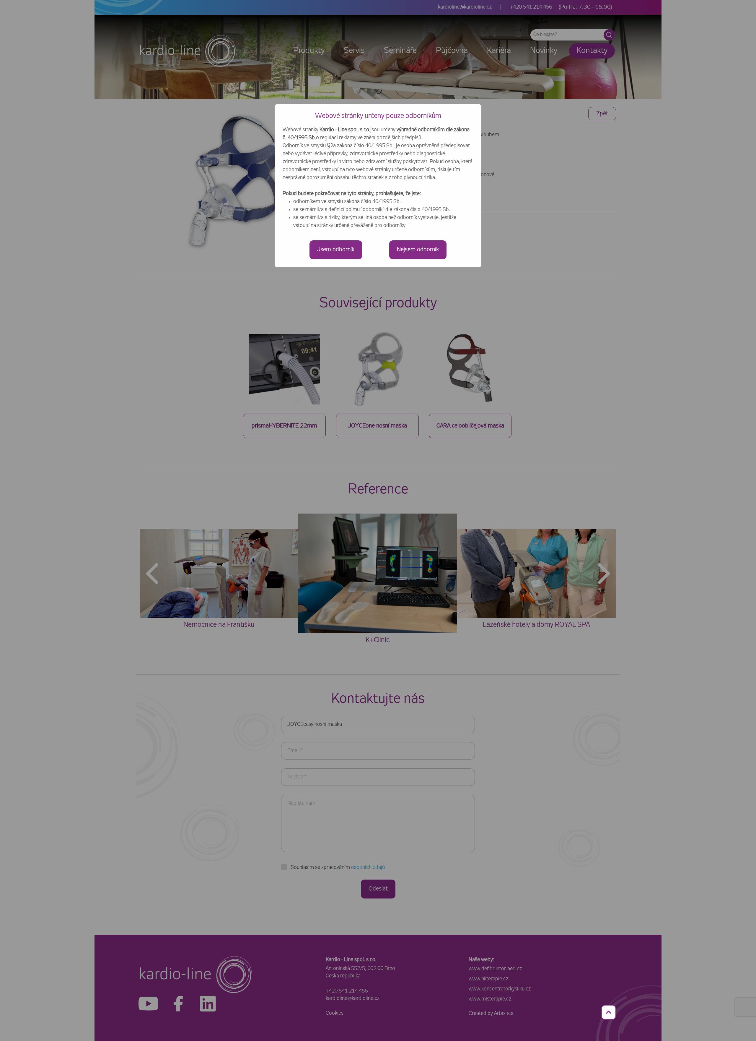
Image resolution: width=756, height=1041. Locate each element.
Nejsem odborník (418, 249)
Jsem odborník (335, 249)
